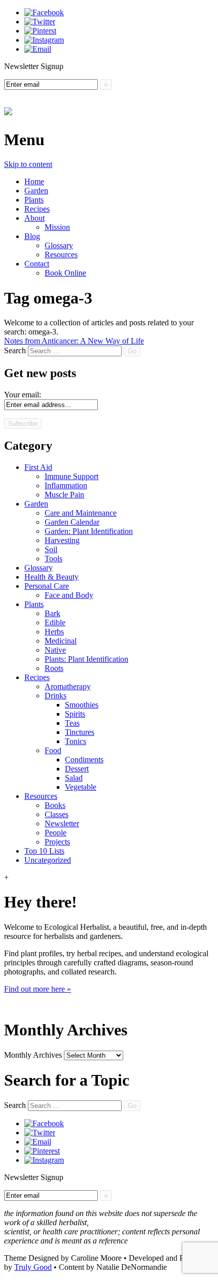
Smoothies (81, 704)
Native (55, 650)
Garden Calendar (72, 522)
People (55, 832)
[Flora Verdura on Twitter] (39, 1132)
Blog (32, 236)
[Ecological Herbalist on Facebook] (44, 12)
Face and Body (69, 595)
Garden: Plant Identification (89, 531)
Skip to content (28, 164)
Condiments (84, 759)
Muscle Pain (64, 494)
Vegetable (80, 787)
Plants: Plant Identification (86, 659)
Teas (72, 723)
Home (34, 181)
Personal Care (46, 586)
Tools (53, 558)
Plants (34, 199)
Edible (55, 622)
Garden (36, 190)
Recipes (37, 209)
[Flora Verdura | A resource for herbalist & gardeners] (8, 109)
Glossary (59, 245)
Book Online (65, 272)
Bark (52, 613)
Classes (56, 814)
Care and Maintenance (81, 513)
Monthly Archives (33, 1055)
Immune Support (71, 476)
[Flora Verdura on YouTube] (37, 1141)
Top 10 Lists (44, 851)
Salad (74, 777)
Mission (57, 227)
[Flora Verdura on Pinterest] (42, 1151)
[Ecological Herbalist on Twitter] (39, 21)
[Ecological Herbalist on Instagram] (44, 40)
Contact (36, 263)
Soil (51, 549)
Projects (57, 841)
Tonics (75, 741)
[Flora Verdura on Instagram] (44, 1160)
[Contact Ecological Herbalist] (37, 49)
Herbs (54, 631)
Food (53, 750)
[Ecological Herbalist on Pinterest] (40, 30)
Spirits (75, 714)
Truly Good (33, 1267)
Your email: (22, 394)
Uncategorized (47, 860)
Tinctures (79, 732)
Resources (61, 254)
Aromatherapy (68, 686)
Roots (54, 668)
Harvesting (62, 540)
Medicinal (61, 640)
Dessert (77, 768)
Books (55, 805)
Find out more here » (37, 989)
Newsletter (62, 823)
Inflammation (66, 485)
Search (15, 350)
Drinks (55, 695)
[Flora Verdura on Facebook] (44, 1123)
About (34, 218)
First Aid (38, 467)
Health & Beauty (51, 576)
